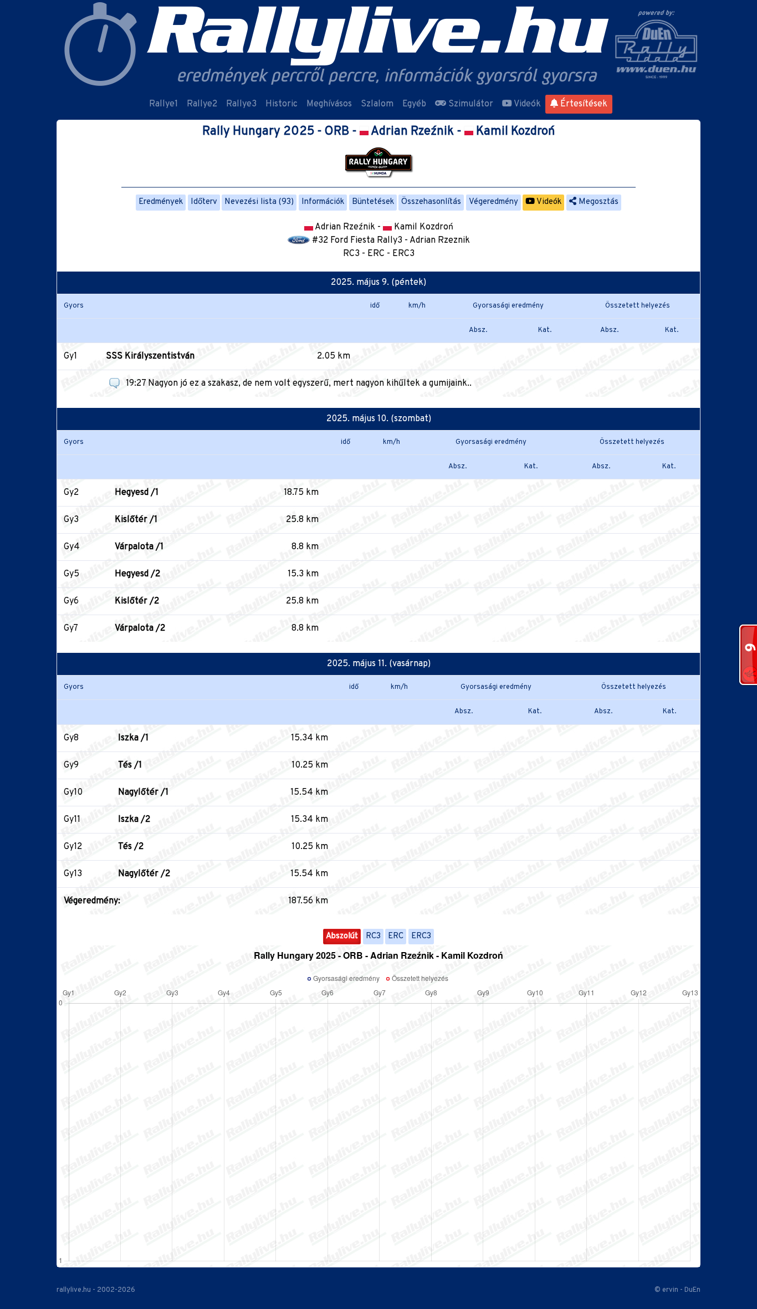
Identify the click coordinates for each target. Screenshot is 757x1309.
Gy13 (73, 874)
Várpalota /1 (139, 547)
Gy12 (73, 846)
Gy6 (71, 601)
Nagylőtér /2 (144, 874)
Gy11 (72, 819)
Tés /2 (131, 846)
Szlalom (377, 104)
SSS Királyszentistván (150, 356)
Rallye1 (163, 104)
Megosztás (597, 202)
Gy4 (72, 547)
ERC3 (421, 936)
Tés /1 (130, 765)
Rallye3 (241, 104)
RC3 (373, 936)
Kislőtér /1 (136, 519)
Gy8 (71, 738)
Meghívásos (329, 104)
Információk (322, 202)
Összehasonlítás (431, 202)
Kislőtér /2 (137, 601)
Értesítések (582, 104)
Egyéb (414, 104)
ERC (395, 936)
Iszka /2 (134, 819)
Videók (526, 104)
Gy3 (71, 519)
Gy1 (70, 356)
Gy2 (71, 492)
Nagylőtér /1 (143, 792)
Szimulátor (469, 104)
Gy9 (71, 765)
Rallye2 (202, 104)
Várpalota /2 (140, 628)
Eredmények (161, 202)
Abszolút (342, 936)
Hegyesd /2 (137, 574)
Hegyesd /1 (136, 492)
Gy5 (71, 574)
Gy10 (73, 792)
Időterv (204, 202)
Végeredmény (493, 202)
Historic (281, 104)
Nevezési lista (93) (259, 202)
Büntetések (373, 202)
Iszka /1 (133, 738)
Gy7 (71, 628)
